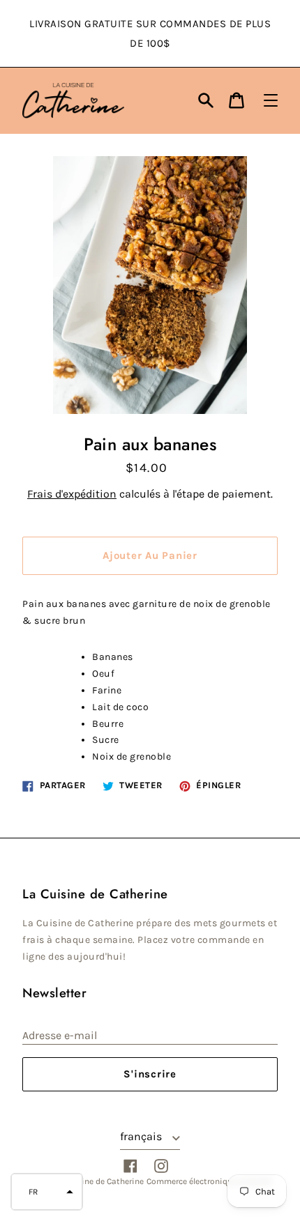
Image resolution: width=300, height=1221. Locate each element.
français (142, 1136)
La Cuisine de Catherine (99, 1181)
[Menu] (270, 100)
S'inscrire (150, 1074)
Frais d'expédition (72, 493)
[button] (46, 1192)
